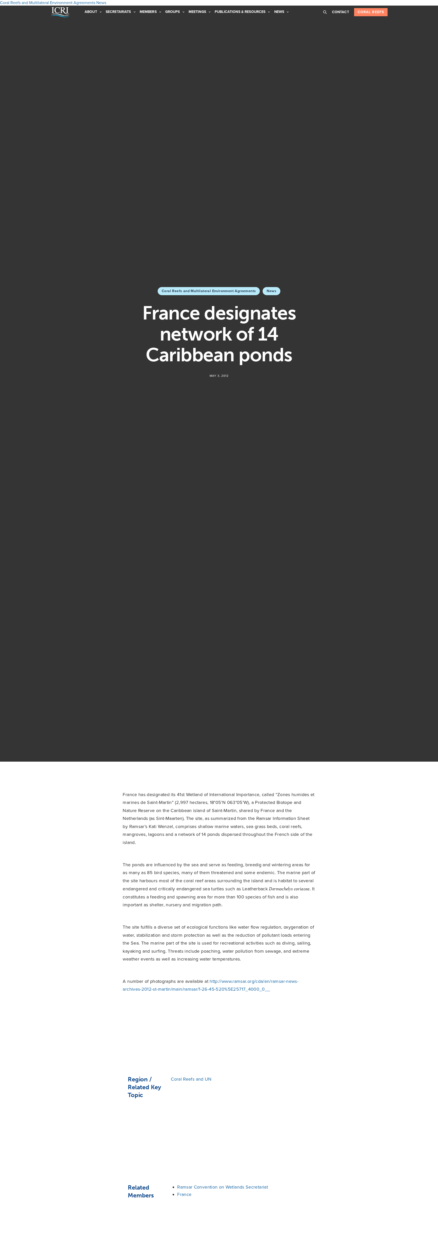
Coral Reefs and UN (191, 1079)
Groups (172, 12)
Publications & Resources (240, 12)
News (279, 12)
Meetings (197, 12)
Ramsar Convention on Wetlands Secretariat (222, 1187)
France (184, 1194)
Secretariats (118, 12)
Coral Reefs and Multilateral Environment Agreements (209, 291)
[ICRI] (59, 12)
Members (148, 12)
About (91, 12)
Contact (340, 12)
